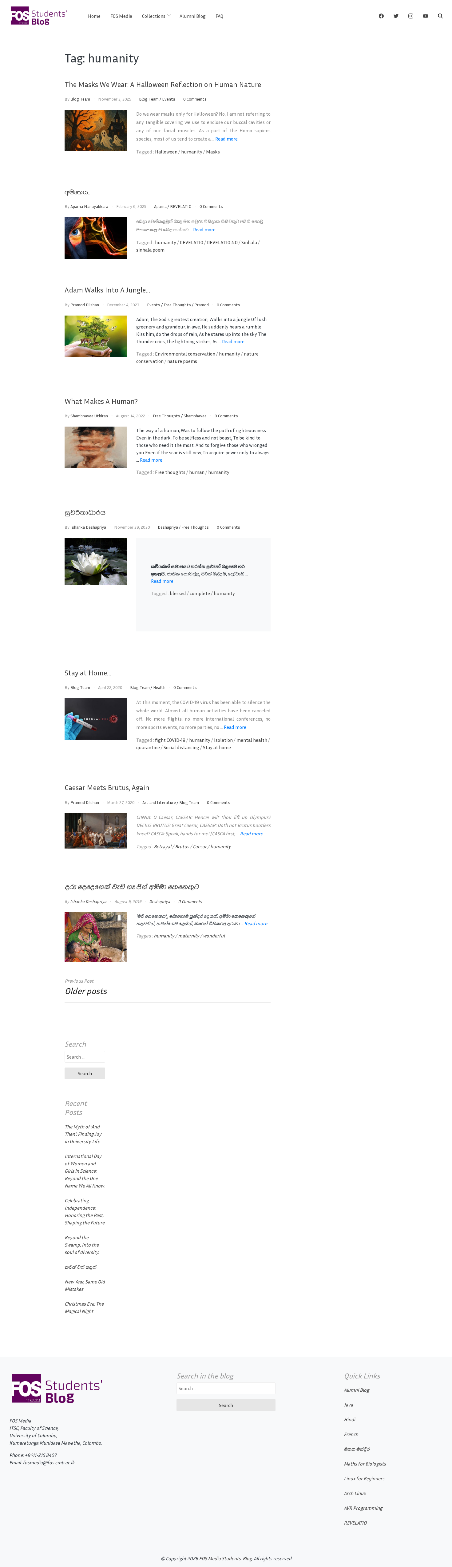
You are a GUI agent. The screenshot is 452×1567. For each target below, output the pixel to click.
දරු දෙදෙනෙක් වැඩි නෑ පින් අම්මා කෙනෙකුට (132, 886)
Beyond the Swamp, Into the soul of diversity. (82, 1244)
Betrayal (162, 846)
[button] (440, 16)
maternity (188, 936)
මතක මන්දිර (356, 1449)
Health (159, 687)
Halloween (166, 152)
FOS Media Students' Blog (225, 1558)
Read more (226, 139)
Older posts (86, 991)
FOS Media (121, 16)
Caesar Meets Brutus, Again (107, 787)
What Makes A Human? (101, 401)
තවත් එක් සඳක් (80, 1267)
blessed (178, 593)
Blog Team (80, 98)
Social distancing (181, 747)
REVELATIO (181, 206)
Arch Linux (355, 1493)
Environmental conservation (185, 354)
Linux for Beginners (364, 1478)
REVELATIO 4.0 (222, 242)
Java (348, 1405)
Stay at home (217, 747)
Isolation (223, 740)
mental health (251, 740)
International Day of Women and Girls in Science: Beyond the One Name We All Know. (85, 1171)
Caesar (200, 846)
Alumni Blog (193, 16)
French (351, 1434)
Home (94, 16)
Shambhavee (195, 415)
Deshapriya (168, 527)
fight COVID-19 (170, 740)
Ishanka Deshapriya (88, 527)
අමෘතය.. (77, 191)
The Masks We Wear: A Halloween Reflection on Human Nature (163, 84)
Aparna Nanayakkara (89, 206)
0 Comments (195, 98)
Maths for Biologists (365, 1464)
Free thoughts (170, 472)
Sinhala (249, 242)
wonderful (214, 936)
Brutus (182, 846)
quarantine (148, 747)
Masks (213, 152)
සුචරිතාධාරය (85, 512)
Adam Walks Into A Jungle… (107, 289)
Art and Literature (159, 802)
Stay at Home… (88, 672)
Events (168, 98)
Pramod (201, 304)
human (196, 472)
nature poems (182, 361)
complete (200, 593)
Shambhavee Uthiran (89, 415)
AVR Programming (363, 1508)
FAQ (219, 16)
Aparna (160, 206)
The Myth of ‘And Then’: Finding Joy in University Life (83, 1134)
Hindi (349, 1419)
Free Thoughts (177, 304)
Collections (153, 16)
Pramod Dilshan (84, 304)
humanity (191, 152)
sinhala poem (150, 250)
